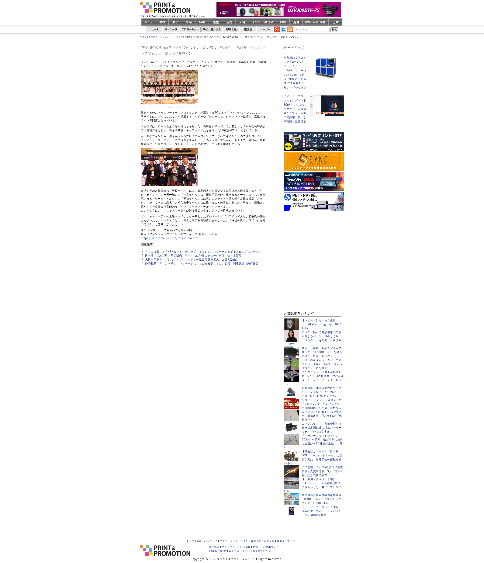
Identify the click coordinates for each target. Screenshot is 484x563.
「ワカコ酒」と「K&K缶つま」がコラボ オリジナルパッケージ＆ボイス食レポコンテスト (203, 251)
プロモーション (229, 541)
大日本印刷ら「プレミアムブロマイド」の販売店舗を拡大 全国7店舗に (191, 259)
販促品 (281, 541)
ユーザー (292, 541)
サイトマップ (230, 546)
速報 (199, 541)
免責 (255, 546)
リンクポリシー (269, 546)
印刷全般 (269, 541)
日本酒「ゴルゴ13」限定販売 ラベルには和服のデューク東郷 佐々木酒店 (193, 255)
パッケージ (210, 541)
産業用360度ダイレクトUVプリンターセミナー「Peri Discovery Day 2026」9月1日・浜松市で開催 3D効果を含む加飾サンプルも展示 (295, 72)
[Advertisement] (314, 236)
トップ (190, 541)
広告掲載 (245, 546)
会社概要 (214, 546)
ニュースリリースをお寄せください (250, 550)
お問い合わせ (218, 550)
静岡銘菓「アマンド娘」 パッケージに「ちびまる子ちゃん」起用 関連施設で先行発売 (202, 263)
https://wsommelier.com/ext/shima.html (170, 238)
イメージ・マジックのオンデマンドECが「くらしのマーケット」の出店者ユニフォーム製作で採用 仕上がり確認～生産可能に (295, 110)
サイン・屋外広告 (251, 541)
